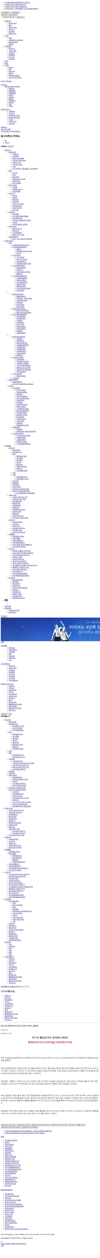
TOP (2, 1245)
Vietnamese (12, 92)
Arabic (11, 106)
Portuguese (12, 101)
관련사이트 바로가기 (6, 1190)
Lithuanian (12, 93)
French (11, 95)
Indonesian (12, 90)
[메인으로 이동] (2, 642)
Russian (11, 99)
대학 (6, 36)
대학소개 (8, 21)
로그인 (7, 142)
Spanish (11, 102)
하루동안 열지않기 (9, 17)
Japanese (11, 88)
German (11, 97)
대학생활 (8, 46)
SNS (6, 65)
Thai (10, 104)
